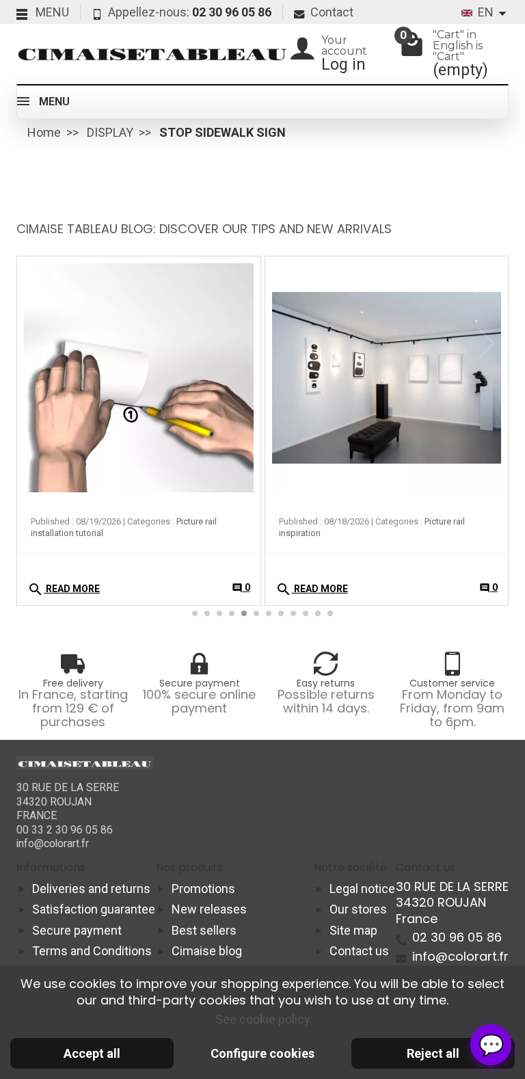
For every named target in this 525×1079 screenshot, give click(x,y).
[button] (490, 343)
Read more (63, 589)
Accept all (92, 1053)
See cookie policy (262, 1019)
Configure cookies (262, 1053)
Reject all (433, 1053)
